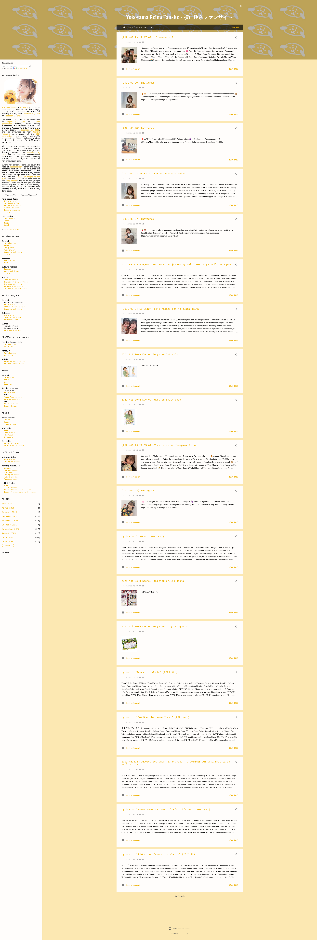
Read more (233, 69)
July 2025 (7, 538)
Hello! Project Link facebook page (20, 492)
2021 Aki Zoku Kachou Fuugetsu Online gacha (152, 581)
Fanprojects (9, 433)
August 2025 (9, 533)
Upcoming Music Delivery (15, 362)
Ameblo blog (9, 459)
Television (9, 378)
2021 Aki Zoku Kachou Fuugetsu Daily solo (151, 399)
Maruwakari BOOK (11, 320)
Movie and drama (11, 271)
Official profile (12, 201)
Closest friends (11, 208)
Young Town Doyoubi (13, 397)
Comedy (7, 225)
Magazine (8, 384)
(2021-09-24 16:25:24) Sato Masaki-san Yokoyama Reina (160, 309)
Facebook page (10, 479)
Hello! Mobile (10, 406)
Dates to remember (12, 443)
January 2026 (9, 512)
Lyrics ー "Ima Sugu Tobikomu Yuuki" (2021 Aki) (155, 717)
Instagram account (12, 462)
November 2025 (10, 521)
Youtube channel (11, 470)
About (6, 431)
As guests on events (13, 286)
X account (8, 473)
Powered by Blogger (181, 929)
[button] (236, 38)
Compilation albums (13, 318)
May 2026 (7, 504)
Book (6, 263)
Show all (235, 27)
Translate (22, 69)
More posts (180, 896)
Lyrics (7, 420)
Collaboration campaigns (15, 289)
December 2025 (10, 516)
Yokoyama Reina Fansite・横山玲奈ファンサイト (179, 17)
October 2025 (9, 525)
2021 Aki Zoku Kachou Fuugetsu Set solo (149, 354)
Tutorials (8, 435)
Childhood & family (13, 203)
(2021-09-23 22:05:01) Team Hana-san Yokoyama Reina (158, 445)
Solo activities (11, 230)
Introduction (10, 243)
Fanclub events (11, 280)
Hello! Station (11, 404)
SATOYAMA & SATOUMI (13, 330)
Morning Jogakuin (12, 399)
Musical (7, 269)
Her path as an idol (13, 206)
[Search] (241, 7)
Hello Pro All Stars (13, 305)
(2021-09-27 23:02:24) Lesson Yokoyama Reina (153, 173)
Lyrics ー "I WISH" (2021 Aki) (142, 536)
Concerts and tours (13, 252)
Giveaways (8, 437)
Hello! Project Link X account (18, 490)
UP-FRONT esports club (14, 364)
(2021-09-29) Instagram (137, 82)
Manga (6, 223)
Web (5, 382)
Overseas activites (13, 284)
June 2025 (7, 542)
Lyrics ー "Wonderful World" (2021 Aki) (149, 672)
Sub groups (9, 248)
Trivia (7, 212)
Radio (6, 380)
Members (7, 246)
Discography (9, 250)
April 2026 (8, 508)
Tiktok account (11, 477)
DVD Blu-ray (9, 261)
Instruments (9, 219)
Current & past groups (14, 307)
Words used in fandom (14, 446)
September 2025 (10, 529)
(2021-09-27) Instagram (137, 219)
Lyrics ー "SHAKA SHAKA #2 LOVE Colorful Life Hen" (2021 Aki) (165, 809)
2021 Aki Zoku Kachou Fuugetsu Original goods (154, 626)
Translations (10, 424)
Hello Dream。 (10, 393)
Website (7, 468)
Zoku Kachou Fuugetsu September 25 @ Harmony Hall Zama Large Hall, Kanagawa (176, 264)
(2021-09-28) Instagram (137, 128)
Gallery (7, 422)
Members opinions (12, 210)
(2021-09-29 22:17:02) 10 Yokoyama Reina (150, 37)
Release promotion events (15, 282)
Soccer (7, 221)
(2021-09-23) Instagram (137, 490)
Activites (8, 347)
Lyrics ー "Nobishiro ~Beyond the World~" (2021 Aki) (159, 854)
